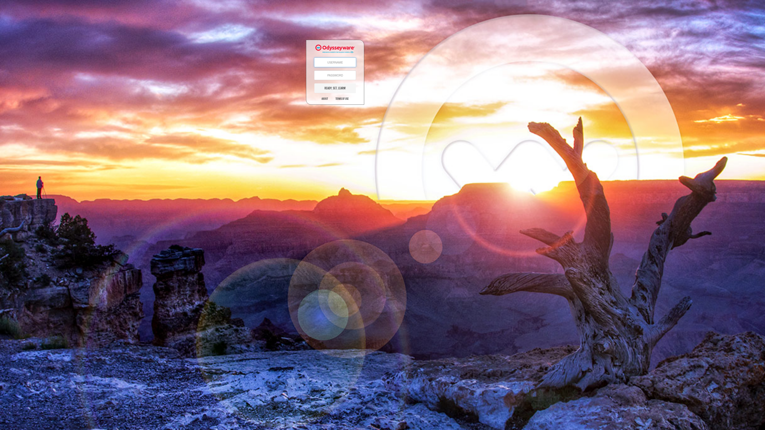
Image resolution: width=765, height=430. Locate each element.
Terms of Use (342, 99)
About (325, 99)
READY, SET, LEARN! (335, 88)
